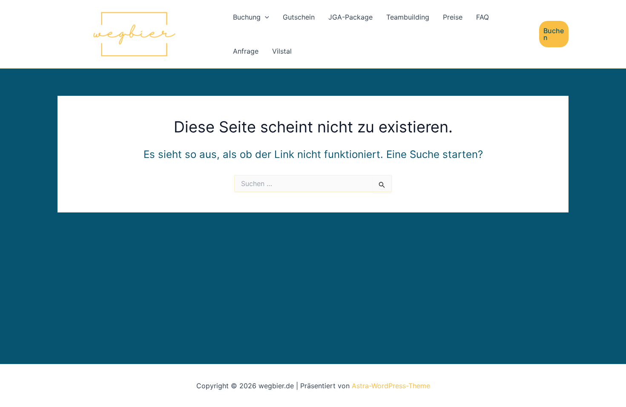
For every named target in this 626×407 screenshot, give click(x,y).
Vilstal (282, 51)
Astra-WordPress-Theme (391, 385)
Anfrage (245, 51)
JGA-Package (350, 17)
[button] (265, 17)
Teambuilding (407, 17)
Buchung (247, 17)
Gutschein (299, 17)
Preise (452, 17)
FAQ (482, 17)
